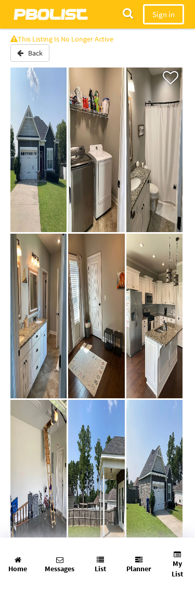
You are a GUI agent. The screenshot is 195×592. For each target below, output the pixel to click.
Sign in (163, 14)
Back (33, 53)
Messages (59, 568)
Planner (138, 568)
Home (17, 568)
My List (177, 568)
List (100, 568)
